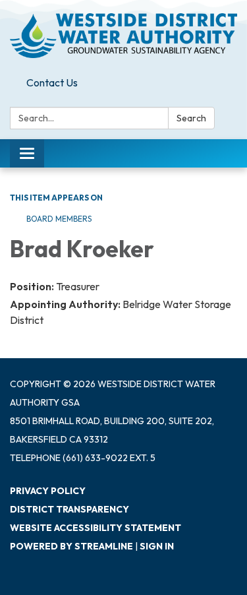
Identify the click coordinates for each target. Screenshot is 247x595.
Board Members (59, 219)
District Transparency (69, 509)
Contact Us (52, 82)
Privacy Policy (48, 491)
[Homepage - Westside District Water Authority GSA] (123, 35)
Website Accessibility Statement (95, 528)
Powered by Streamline (71, 546)
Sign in (157, 546)
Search (191, 118)
